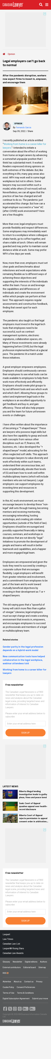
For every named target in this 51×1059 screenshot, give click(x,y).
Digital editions (31, 962)
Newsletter (17, 962)
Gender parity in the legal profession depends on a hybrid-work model (23, 648)
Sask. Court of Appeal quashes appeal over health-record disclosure (33, 806)
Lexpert (6, 934)
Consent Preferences (26, 987)
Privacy (39, 981)
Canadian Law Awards (13, 953)
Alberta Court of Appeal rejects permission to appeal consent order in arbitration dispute (33, 818)
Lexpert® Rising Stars (13, 948)
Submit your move (40, 998)
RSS (5, 973)
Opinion (11, 54)
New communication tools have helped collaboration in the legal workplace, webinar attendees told (24, 660)
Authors (43, 962)
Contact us (28, 981)
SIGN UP (25, 732)
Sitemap (42, 967)
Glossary (6, 962)
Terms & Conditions (25, 993)
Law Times (8, 939)
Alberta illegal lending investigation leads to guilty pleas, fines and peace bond (33, 794)
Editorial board (29, 967)
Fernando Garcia (23, 127)
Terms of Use (8, 993)
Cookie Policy (8, 987)
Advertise (7, 981)
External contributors (12, 967)
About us (17, 981)
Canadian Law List (11, 943)
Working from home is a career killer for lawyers (24, 671)
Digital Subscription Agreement (16, 998)
